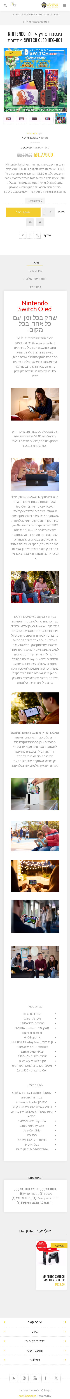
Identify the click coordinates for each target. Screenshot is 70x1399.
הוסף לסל (23, 212)
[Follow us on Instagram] (24, 1378)
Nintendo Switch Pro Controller (54, 1278)
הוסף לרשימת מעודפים (40, 222)
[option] (60, 118)
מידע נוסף (35, 270)
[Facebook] (45, 1378)
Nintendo (32, 133)
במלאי (13, 53)
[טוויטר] (56, 1378)
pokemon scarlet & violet (36, 1203)
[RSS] (14, 1378)
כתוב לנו (35, 287)
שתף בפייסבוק (30, 235)
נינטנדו (48, 1193)
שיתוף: (47, 235)
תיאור (35, 262)
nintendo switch (29, 1189)
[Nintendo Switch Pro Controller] (51, 1256)
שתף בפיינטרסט (22, 235)
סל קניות (12, 4)
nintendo (51, 1189)
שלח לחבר (30, 222)
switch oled (23, 1198)
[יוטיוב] (35, 1378)
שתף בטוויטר (37, 235)
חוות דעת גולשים (35, 279)
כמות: (61, 212)
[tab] (35, 262)
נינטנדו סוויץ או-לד (47, 1198)
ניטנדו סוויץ (30, 1193)
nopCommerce (27, 1395)
